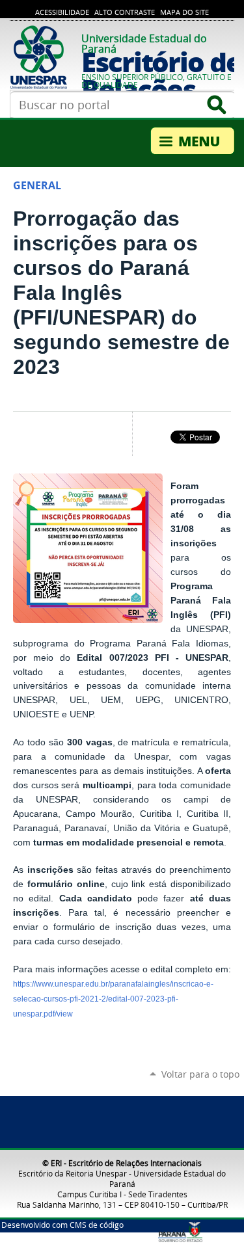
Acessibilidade (62, 12)
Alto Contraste (124, 12)
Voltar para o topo (200, 1074)
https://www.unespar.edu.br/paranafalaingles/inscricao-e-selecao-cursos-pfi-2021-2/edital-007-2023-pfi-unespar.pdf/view (113, 998)
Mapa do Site (184, 12)
